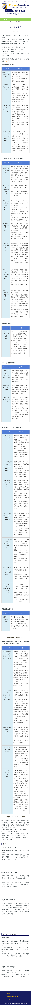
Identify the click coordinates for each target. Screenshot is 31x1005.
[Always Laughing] (15, 8)
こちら (7, 61)
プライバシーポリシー (11, 996)
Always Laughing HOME (7, 21)
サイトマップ (9, 999)
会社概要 (7, 993)
